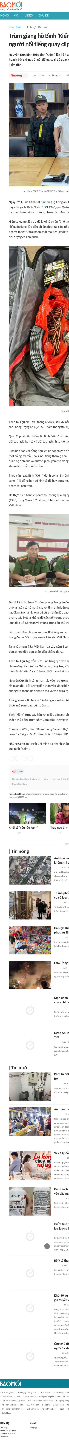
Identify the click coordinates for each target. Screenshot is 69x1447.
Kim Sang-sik (7, 1393)
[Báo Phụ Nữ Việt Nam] (59, 1158)
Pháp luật (15, 27)
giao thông (59, 1393)
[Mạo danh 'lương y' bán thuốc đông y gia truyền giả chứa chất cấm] (30, 1010)
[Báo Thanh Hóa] (58, 1305)
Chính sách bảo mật (8, 1434)
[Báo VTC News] (58, 1199)
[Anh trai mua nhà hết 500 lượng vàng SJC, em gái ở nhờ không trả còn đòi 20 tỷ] (30, 870)
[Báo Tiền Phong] (16, 75)
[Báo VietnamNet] (57, 868)
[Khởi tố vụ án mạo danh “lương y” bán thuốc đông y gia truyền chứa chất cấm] (30, 1308)
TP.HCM (20, 772)
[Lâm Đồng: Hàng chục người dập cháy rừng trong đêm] (30, 975)
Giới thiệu (4, 1428)
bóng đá (46, 1405)
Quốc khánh (7, 1397)
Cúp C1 (18, 1397)
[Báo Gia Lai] (59, 1234)
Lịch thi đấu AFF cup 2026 (13, 1401)
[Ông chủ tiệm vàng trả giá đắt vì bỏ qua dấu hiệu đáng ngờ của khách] (30, 1356)
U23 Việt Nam (33, 1405)
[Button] (25, 75)
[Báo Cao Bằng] (58, 1114)
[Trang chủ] (11, 6)
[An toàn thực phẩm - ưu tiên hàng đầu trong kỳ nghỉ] (30, 1121)
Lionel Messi (58, 1405)
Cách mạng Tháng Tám (26, 1393)
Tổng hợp (33, 1428)
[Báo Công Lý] (57, 1043)
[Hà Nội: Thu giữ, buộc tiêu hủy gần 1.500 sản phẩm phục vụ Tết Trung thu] (30, 940)
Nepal (61, 1409)
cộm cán (56, 779)
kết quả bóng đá (46, 1397)
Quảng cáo (4, 1436)
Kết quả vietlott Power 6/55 (40, 1401)
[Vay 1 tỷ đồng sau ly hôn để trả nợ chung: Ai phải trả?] (30, 1165)
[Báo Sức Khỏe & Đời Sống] (57, 1008)
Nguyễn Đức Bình (20, 779)
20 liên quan (54, 75)
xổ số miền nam (9, 1405)
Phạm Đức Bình (19, 784)
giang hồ (36, 779)
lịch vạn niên (33, 1409)
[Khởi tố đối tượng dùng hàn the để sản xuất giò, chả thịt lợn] (30, 1086)
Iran (21, 1405)
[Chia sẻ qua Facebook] (11, 758)
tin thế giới (45, 1393)
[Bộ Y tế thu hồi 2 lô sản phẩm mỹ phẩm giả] (30, 1273)
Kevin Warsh (30, 1397)
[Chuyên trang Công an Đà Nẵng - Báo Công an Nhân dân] (12, 833)
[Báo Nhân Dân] (57, 903)
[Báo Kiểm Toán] (58, 938)
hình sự (45, 202)
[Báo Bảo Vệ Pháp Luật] (56, 1266)
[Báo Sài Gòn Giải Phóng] (57, 968)
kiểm (46, 779)
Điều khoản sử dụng (8, 1431)
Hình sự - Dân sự (36, 27)
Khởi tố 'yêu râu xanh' (23, 828)
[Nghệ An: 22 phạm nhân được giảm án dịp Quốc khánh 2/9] (30, 1045)
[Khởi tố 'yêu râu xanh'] (27, 813)
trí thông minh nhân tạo (13, 1409)
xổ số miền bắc (48, 1409)
